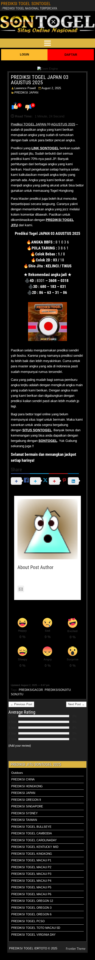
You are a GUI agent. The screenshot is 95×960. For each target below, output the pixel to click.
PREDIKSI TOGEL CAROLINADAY (34, 840)
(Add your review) (19, 745)
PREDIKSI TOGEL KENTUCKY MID (34, 847)
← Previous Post (21, 704)
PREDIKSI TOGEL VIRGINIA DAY (33, 934)
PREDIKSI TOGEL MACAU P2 (31, 867)
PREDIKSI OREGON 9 (26, 799)
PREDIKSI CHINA (23, 779)
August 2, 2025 (51, 88)
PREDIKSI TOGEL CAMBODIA (31, 833)
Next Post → (76, 704)
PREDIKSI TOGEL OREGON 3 (31, 907)
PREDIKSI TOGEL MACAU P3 (31, 874)
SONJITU (17, 694)
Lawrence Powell (25, 88)
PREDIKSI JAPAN (26, 92)
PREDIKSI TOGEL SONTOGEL (26, 3)
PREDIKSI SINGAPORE (27, 806)
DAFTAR (71, 54)
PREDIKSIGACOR (31, 690)
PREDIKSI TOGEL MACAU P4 (31, 880)
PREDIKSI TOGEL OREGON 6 (31, 914)
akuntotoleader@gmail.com (46, 589)
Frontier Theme (76, 949)
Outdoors (17, 772)
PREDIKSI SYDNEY (24, 813)
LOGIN (24, 54)
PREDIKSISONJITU (58, 690)
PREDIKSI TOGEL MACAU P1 (31, 860)
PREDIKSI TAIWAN (24, 820)
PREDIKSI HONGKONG (27, 786)
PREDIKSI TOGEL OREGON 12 (32, 901)
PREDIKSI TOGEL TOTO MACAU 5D (35, 927)
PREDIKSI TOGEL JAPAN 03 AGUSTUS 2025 (39, 80)
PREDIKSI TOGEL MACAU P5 (31, 887)
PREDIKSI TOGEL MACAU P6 (31, 894)
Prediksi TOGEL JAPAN (29, 124)
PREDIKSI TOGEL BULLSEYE (31, 826)
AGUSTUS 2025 (63, 124)
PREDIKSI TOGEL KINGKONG (31, 853)
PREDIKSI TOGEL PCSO (28, 921)
